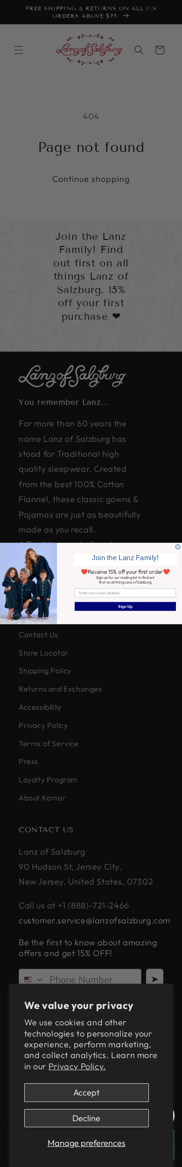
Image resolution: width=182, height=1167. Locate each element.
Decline (86, 1118)
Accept (86, 1092)
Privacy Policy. (77, 1066)
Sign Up (125, 607)
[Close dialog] (177, 547)
